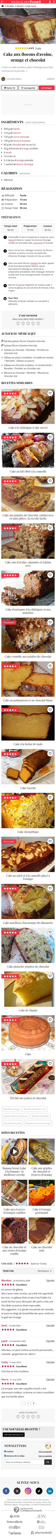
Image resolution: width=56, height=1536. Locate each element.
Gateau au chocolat (14, 349)
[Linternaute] (14, 1522)
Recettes (10, 6)
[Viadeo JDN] (41, 1527)
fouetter (34, 263)
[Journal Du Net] (41, 1516)
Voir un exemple (45, 1451)
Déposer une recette (13, 1434)
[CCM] (14, 1516)
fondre (11, 240)
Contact (26, 1500)
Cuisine (9, 1451)
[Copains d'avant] (14, 1527)
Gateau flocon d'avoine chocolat (20, 345)
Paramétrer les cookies (32, 1502)
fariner (21, 285)
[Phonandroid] (41, 1532)
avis (38, 48)
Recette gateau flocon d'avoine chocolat (24, 341)
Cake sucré (31, 6)
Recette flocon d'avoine (16, 1116)
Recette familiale (40, 1116)
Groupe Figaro (25, 1505)
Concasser (38, 243)
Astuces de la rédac (15, 1456)
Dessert (20, 6)
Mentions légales (11, 1505)
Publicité (34, 1500)
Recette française (12, 1123)
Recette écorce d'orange (38, 1123)
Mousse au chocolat (14, 372)
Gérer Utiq (47, 1502)
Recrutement (44, 1500)
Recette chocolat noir (35, 1109)
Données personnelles (13, 1502)
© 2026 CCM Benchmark (41, 1505)
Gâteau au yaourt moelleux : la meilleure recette (28, 357)
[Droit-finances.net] (41, 1522)
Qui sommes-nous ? (14, 1500)
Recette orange (11, 1109)
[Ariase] (14, 1532)
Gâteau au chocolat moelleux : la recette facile (27, 365)
